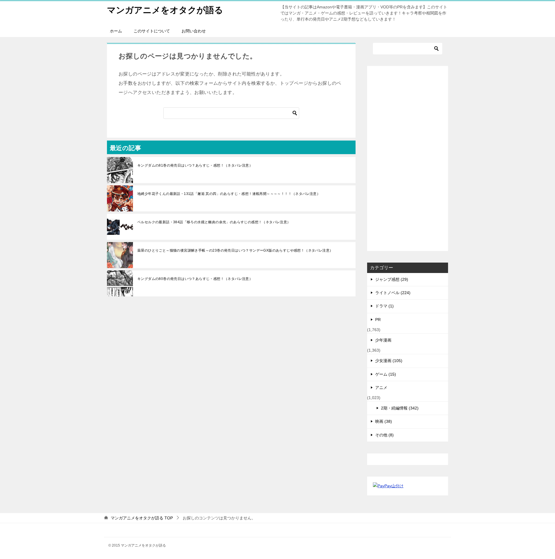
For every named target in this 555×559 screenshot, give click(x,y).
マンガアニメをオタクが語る (165, 10)
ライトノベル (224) (392, 292)
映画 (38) (383, 421)
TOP (142, 518)
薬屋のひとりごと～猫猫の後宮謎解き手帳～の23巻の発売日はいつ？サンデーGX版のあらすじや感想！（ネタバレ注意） (235, 250)
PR (378, 319)
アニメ (381, 387)
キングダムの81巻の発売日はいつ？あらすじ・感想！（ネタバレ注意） (195, 165)
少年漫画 (383, 340)
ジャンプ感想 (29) (391, 279)
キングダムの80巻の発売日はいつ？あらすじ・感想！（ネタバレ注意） (195, 279)
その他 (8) (384, 435)
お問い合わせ (194, 31)
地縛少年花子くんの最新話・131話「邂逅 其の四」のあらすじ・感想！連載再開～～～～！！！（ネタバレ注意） (228, 194)
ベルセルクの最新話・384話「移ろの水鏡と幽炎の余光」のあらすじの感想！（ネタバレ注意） (214, 222)
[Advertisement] (407, 158)
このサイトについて (152, 31)
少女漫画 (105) (388, 360)
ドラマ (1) (384, 306)
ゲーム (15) (385, 374)
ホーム (116, 31)
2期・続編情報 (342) (400, 408)
